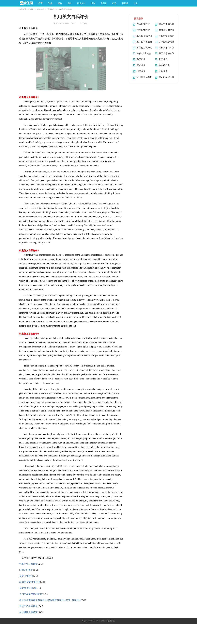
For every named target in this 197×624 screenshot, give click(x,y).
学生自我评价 (143, 30)
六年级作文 (164, 65)
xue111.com (103, 621)
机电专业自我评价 (28, 564)
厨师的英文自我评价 (29, 582)
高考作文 (141, 65)
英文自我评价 (26, 576)
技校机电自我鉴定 (28, 612)
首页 (40, 3)
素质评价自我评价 (28, 606)
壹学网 (30, 9)
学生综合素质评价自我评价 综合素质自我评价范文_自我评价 (50, 600)
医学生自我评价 (144, 36)
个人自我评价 (143, 24)
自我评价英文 (26, 570)
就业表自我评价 (166, 30)
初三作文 (163, 59)
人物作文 (163, 71)
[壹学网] (26, 3)
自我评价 (51, 9)
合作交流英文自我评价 (30, 594)
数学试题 (141, 59)
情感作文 (141, 71)
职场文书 (40, 9)
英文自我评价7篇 (27, 588)
